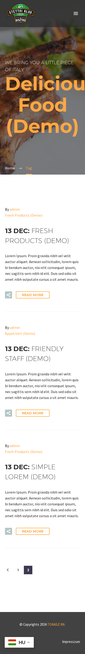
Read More (32, 295)
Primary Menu (76, 13)
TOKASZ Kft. (56, 624)
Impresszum (71, 642)
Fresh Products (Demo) (23, 215)
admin (15, 209)
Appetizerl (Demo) (20, 333)
